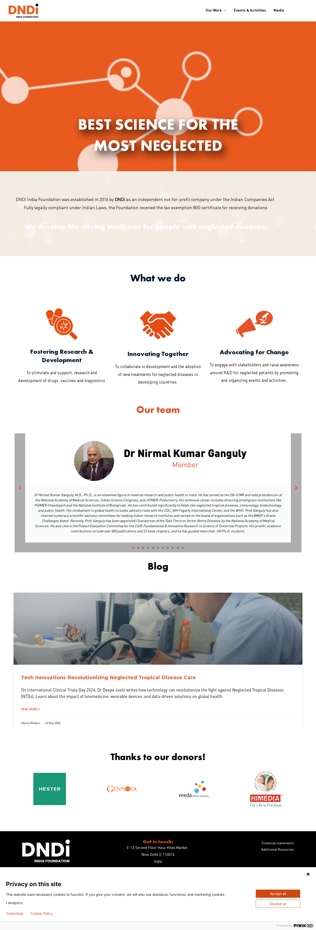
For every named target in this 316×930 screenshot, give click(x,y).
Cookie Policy (42, 913)
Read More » (30, 709)
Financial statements (278, 843)
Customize (14, 913)
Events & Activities (250, 11)
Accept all (278, 894)
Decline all (278, 904)
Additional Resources (277, 849)
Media (279, 11)
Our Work (214, 11)
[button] (20, 488)
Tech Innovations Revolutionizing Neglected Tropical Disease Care (108, 677)
